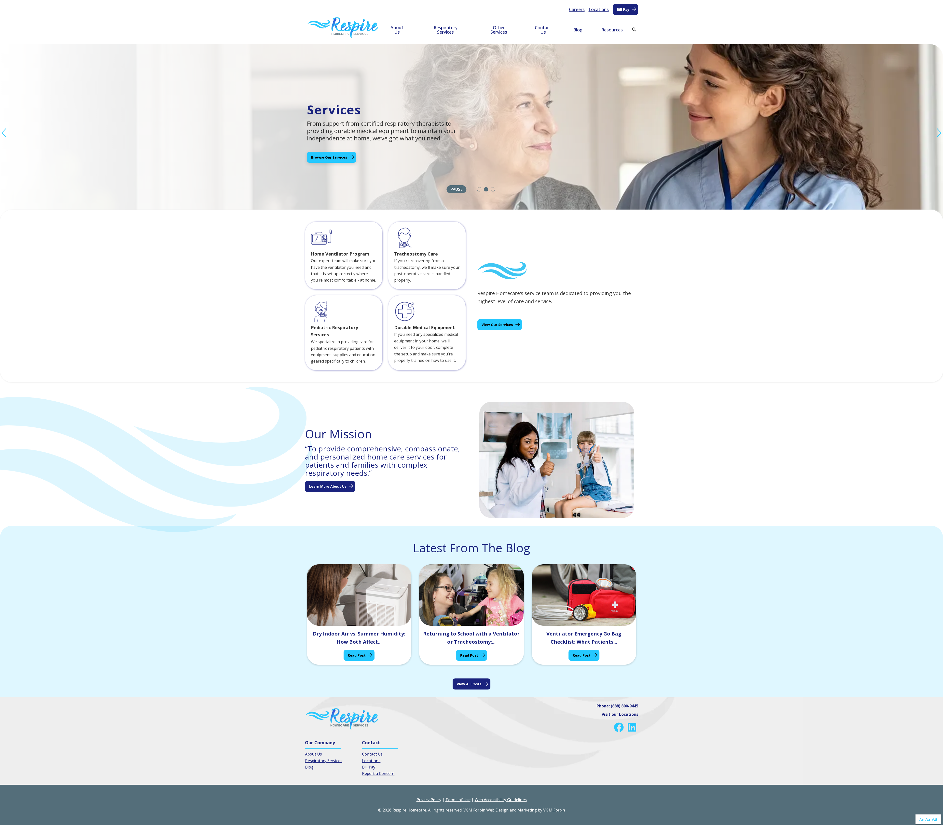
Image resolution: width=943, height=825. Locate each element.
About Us (396, 30)
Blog (577, 30)
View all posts (469, 684)
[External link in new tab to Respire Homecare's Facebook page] (620, 727)
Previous (4, 133)
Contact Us (543, 30)
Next (938, 133)
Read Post (357, 655)
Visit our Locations (620, 714)
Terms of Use (458, 799)
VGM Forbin (554, 810)
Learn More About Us (328, 486)
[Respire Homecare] (342, 27)
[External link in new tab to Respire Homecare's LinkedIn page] (633, 727)
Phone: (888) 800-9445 (617, 706)
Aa (921, 819)
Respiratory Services (446, 30)
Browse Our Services (329, 157)
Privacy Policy (428, 799)
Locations (599, 9)
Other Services (498, 30)
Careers (577, 9)
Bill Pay (623, 9)
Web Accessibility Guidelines (501, 799)
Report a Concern (378, 773)
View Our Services (497, 324)
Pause (456, 189)
